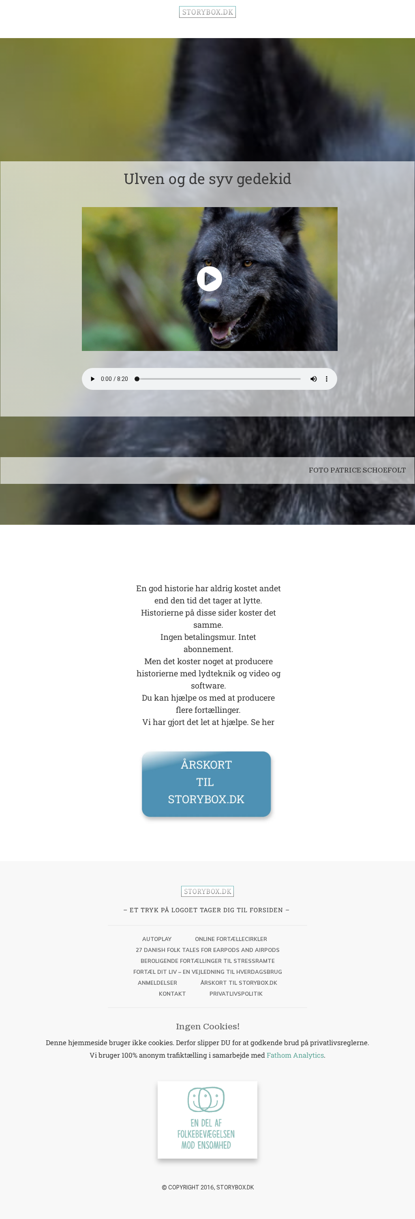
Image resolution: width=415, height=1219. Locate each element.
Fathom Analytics (295, 1055)
